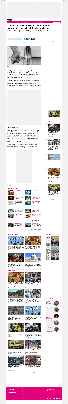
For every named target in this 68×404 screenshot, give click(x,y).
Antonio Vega (10, 287)
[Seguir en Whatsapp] (57, 398)
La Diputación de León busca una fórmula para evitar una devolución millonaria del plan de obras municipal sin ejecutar (32, 248)
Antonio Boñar (48, 303)
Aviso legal (38, 401)
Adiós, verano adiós (49, 307)
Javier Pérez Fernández (48, 323)
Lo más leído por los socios (13, 234)
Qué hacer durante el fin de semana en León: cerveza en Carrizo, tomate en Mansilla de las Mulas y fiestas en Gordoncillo (15, 301)
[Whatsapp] (25, 39)
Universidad (30, 22)
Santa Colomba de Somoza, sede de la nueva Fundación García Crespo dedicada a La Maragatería (33, 351)
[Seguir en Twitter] (49, 398)
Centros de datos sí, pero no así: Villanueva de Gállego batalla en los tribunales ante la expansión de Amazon (48, 251)
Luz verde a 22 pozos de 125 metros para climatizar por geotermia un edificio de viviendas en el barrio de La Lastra (33, 264)
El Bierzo (34, 22)
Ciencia (25, 22)
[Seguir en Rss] (59, 398)
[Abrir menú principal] (60, 19)
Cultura (18, 22)
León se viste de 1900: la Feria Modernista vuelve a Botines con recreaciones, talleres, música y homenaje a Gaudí (15, 317)
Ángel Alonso (48, 308)
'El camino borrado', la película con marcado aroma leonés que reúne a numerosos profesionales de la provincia (15, 264)
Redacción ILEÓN (10, 267)
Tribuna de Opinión (49, 298)
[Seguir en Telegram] (51, 398)
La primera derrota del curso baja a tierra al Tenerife (48, 245)
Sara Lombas (27, 320)
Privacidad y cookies (33, 401)
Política (14, 22)
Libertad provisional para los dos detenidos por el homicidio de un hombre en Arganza (32, 366)
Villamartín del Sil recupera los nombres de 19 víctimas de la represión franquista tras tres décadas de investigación (14, 367)
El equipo (27, 401)
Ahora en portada (11, 270)
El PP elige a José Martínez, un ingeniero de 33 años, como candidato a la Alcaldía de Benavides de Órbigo (33, 301)
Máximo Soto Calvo (49, 331)
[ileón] (15, 389)
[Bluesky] (29, 39)
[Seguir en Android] (47, 390)
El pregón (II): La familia (48, 302)
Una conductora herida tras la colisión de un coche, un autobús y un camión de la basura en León (15, 351)
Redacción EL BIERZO (11, 370)
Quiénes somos (23, 401)
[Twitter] (32, 39)
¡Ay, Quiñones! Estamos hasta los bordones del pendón (49, 329)
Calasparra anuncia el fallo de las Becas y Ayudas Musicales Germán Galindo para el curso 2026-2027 (48, 239)
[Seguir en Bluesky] (47, 398)
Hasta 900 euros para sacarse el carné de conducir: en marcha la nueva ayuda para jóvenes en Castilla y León (33, 334)
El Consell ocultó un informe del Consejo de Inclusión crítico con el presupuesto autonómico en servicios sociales (48, 257)
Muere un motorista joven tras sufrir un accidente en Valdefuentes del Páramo (16, 334)
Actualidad (10, 22)
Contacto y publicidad (44, 401)
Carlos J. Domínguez (11, 320)
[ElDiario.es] (56, 22)
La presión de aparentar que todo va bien (49, 315)
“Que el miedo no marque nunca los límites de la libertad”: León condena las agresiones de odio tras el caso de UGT (33, 284)
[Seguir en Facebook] (50, 398)
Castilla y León (39, 22)
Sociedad (21, 22)
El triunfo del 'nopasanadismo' (49, 321)
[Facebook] (27, 39)
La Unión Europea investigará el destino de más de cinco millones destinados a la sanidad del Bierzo (53, 162)
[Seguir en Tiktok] (56, 398)
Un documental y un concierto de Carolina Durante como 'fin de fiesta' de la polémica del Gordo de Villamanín (16, 248)
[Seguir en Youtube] (54, 398)
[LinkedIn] (34, 39)
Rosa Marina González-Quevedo (49, 318)
